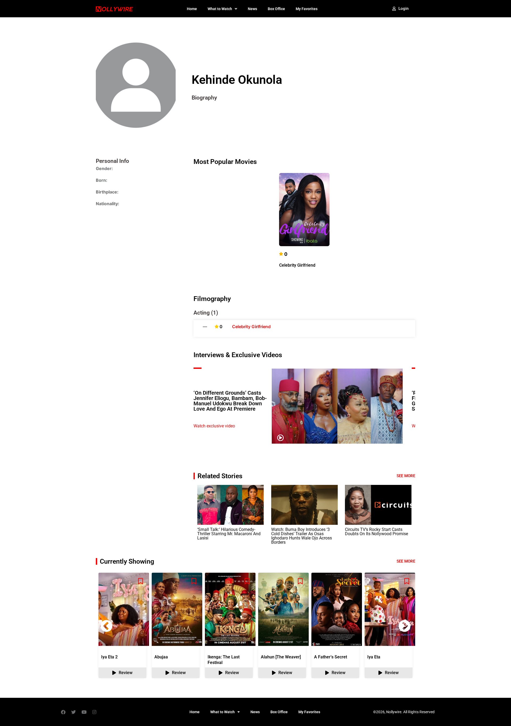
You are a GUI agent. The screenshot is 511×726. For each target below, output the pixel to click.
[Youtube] (83, 711)
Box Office (276, 9)
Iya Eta (373, 656)
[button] (404, 626)
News (252, 9)
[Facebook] (63, 711)
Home (192, 9)
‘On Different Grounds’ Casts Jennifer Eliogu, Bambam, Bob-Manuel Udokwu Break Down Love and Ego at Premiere (230, 401)
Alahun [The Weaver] (281, 656)
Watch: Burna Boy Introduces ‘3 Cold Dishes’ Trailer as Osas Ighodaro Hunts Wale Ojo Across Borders (301, 536)
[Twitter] (73, 711)
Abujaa (161, 656)
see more (406, 561)
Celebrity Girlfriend (297, 265)
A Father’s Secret (330, 656)
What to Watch (220, 9)
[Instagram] (94, 711)
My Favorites (307, 9)
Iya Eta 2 (109, 656)
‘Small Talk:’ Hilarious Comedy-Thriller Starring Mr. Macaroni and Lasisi (229, 534)
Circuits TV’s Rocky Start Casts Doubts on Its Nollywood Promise (376, 531)
